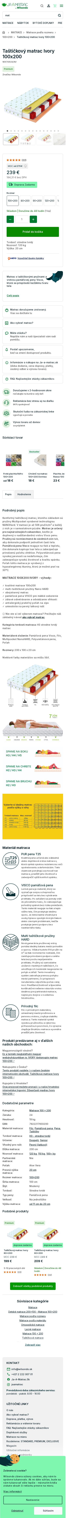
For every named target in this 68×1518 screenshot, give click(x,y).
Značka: (11, 74)
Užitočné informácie (18, 1450)
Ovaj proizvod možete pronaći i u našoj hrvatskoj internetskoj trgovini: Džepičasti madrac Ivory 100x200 (30, 1090)
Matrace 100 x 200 (40, 1110)
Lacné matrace (33, 1329)
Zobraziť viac (33, 1344)
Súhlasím (48, 1510)
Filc (31, 1128)
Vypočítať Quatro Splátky (30, 258)
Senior (44, 1140)
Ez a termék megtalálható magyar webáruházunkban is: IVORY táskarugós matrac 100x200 (30, 1057)
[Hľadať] (42, 5)
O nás (9, 1410)
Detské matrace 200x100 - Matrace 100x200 (32, 1311)
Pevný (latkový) (38, 1144)
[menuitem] (7, 23)
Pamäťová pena (44, 1128)
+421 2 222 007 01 (22, 1374)
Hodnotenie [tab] (24, 494)
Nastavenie (32, 1499)
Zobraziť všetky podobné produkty (33, 1286)
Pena (57, 1128)
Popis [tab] (8, 494)
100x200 (34, 1177)
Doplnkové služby (16, 1432)
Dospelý (34, 1140)
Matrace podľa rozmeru (33, 1316)
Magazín (11, 1445)
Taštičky (34, 1131)
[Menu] (61, 5)
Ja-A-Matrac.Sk (20, 1379)
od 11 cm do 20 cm (39, 1204)
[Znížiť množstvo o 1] (10, 219)
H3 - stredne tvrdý (39, 1136)
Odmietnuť (17, 1510)
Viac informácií (12, 1491)
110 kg (41, 1153)
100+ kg (50, 1153)
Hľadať (59, 15)
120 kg (33, 1153)
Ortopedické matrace (32, 1324)
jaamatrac (17, 1384)
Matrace (32, 1307)
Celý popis (13, 295)
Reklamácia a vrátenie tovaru (23, 1423)
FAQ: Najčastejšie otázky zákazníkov (27, 1427)
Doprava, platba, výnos (19, 1419)
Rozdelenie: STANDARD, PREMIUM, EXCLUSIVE (32, 1441)
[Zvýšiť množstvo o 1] (33, 219)
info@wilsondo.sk (21, 1369)
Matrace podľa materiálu (32, 1320)
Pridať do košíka (33, 231)
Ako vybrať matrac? (17, 1414)
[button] (7, 131)
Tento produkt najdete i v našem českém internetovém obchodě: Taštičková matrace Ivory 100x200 (30, 1074)
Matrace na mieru (16, 1436)
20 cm (32, 1169)
